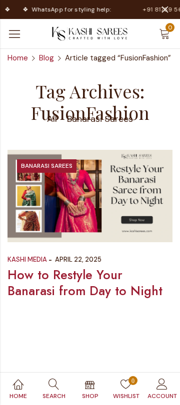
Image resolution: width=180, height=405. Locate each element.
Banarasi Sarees (100, 119)
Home (18, 58)
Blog (46, 58)
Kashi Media (27, 259)
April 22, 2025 (78, 259)
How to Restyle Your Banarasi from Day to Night (85, 283)
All (52, 119)
